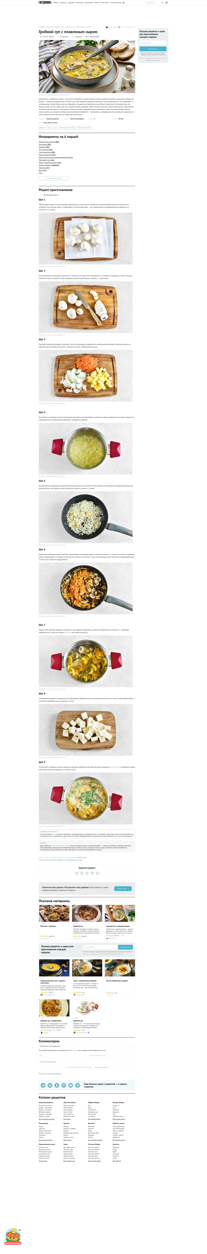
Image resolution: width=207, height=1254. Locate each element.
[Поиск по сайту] (154, 2)
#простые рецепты (50, 860)
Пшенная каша (68, 1156)
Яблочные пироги (45, 1112)
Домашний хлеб (93, 1133)
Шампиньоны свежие (49, 142)
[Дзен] (77, 1085)
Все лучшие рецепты (46, 1140)
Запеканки (42, 1135)
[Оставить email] (100, 947)
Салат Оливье (68, 1108)
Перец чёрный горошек (50, 162)
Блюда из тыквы (44, 1116)
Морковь (44, 147)
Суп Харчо (91, 1116)
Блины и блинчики (45, 1131)
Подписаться (125, 947)
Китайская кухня (44, 1154)
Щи (89, 1105)
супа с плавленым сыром (60, 846)
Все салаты (67, 1119)
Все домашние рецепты (47, 1119)
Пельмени (116, 1110)
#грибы (41, 860)
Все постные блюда (94, 1161)
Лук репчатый (46, 149)
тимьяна (68, 632)
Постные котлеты (94, 1158)
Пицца (41, 1126)
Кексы (90, 1131)
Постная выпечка (94, 1154)
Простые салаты (69, 1105)
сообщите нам (81, 857)
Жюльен (66, 1126)
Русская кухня (43, 1147)
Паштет (66, 1135)
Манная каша (68, 1154)
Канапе (66, 1131)
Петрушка (44, 168)
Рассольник (92, 1110)
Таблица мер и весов (54, 178)
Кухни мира (43, 1161)
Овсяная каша (68, 1149)
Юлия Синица (113, 27)
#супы (80, 860)
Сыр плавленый (47, 152)
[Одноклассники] (56, 1085)
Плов (114, 1108)
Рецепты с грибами (45, 1110)
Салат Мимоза (68, 1114)
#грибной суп (62, 860)
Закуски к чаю (68, 1137)
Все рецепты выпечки (95, 1140)
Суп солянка (92, 1114)
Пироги (90, 1137)
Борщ (90, 1108)
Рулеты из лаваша (69, 1129)
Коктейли (116, 1147)
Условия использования (116, 954)
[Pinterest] (63, 1085)
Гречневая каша (69, 1147)
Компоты (116, 1156)
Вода (43, 170)
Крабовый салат (69, 1116)
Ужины (41, 1137)
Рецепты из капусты (45, 1105)
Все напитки (117, 1161)
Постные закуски (93, 1149)
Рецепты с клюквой (45, 1114)
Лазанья (115, 1133)
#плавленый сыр (72, 860)
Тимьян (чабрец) (49, 165)
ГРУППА (75, 923)
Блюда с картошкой (45, 1108)
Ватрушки (91, 1126)
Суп (55, 128)
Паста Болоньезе (118, 1129)
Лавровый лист (46, 160)
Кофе (114, 1152)
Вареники (116, 1112)
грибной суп (114, 767)
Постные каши (93, 1156)
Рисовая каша (68, 1152)
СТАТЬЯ (75, 978)
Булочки (91, 1129)
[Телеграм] (43, 1085)
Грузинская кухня (44, 1149)
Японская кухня (44, 1158)
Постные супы (92, 1152)
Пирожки (91, 1135)
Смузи (115, 1158)
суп (53, 834)
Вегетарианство (84, 128)
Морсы (115, 1149)
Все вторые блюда (119, 1119)
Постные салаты (93, 1147)
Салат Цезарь (68, 1110)
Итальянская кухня (45, 1152)
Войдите (74, 1050)
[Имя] (62, 1055)
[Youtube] (70, 1085)
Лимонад (116, 1154)
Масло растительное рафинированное (56, 157)
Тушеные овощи (118, 1116)
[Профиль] (167, 2)
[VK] (50, 1085)
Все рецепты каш (69, 1161)
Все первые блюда (94, 1119)
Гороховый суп (93, 1112)
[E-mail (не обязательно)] (111, 1055)
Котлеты (115, 1105)
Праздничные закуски (71, 1133)
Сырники (42, 1129)
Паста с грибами (118, 1131)
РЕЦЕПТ (108, 923)
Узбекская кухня (44, 1156)
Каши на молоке (69, 1158)
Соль (40, 173)
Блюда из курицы (45, 1133)
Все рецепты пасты (119, 1140)
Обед (49, 128)
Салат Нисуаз (68, 1112)
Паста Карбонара (119, 1126)
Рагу (114, 1114)
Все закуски (67, 1140)
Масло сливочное (47, 155)
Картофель (45, 144)
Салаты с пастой (118, 1135)
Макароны (116, 1137)
